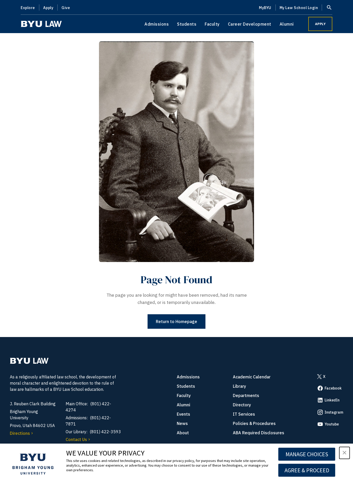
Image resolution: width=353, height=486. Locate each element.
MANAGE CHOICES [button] (307, 454)
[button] (344, 453)
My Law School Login (299, 7)
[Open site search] (329, 7)
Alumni (287, 24)
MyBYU (265, 7)
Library (239, 386)
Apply (48, 7)
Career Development (249, 24)
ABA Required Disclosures (258, 432)
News (182, 423)
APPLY (320, 24)
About (183, 432)
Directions (20, 433)
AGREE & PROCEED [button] (307, 470)
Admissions (156, 24)
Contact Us (76, 439)
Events (183, 414)
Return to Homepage (176, 321)
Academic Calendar (252, 376)
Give (66, 7)
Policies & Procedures (254, 423)
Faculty (212, 24)
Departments (246, 395)
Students (186, 24)
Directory (242, 404)
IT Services (244, 414)
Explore (28, 7)
